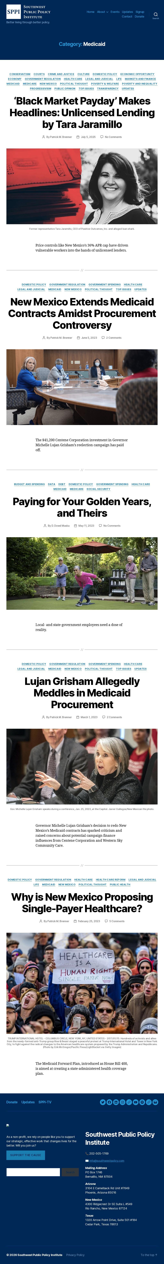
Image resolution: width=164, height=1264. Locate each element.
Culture (84, 74)
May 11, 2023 (86, 525)
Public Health (120, 884)
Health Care (73, 79)
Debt (61, 484)
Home (90, 11)
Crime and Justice (61, 74)
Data (51, 484)
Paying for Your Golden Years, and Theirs (82, 507)
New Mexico (48, 83)
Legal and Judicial (99, 79)
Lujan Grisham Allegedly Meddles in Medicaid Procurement (82, 693)
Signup (140, 11)
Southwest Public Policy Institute (39, 1255)
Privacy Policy (75, 1255)
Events (115, 11)
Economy (15, 79)
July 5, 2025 (88, 137)
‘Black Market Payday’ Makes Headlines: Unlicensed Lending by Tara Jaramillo (82, 112)
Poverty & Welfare (105, 83)
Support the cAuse (25, 1155)
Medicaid (13, 83)
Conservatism (19, 74)
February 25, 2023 (89, 921)
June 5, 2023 (89, 337)
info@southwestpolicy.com (106, 1160)
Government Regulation (43, 79)
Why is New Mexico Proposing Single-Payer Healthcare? (82, 903)
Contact (127, 16)
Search (70, 1172)
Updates (127, 11)
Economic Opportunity (137, 74)
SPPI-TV (44, 1102)
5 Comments (116, 921)
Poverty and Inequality (139, 83)
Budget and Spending (29, 484)
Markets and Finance (140, 79)
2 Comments (113, 337)
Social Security (98, 489)
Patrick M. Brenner (61, 137)
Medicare (30, 83)
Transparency (108, 88)
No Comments (113, 137)
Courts (39, 74)
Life (119, 79)
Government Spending (105, 284)
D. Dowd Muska (61, 525)
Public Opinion (64, 88)
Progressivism (40, 88)
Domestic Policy (105, 74)
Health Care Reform (111, 879)
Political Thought (74, 83)
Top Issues (86, 88)
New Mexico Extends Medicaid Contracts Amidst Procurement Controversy (82, 313)
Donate (139, 16)
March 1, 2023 (89, 717)
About (101, 11)
